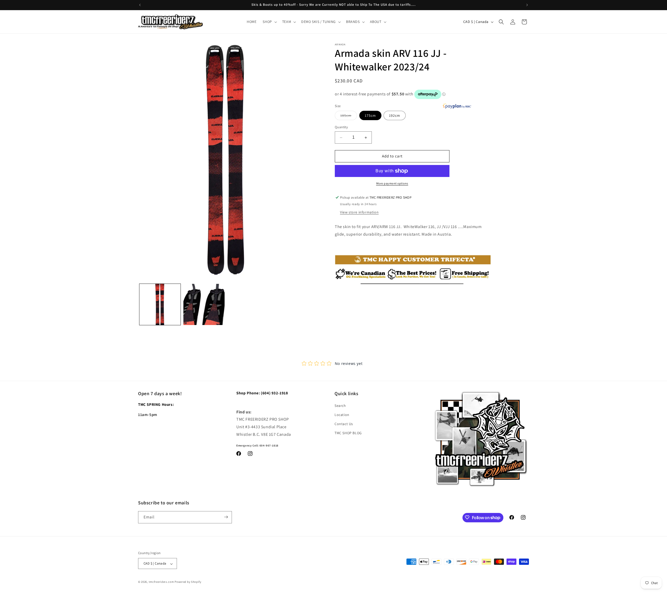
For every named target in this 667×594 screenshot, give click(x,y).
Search (340, 405)
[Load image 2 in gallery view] (203, 304)
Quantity (341, 127)
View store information (359, 212)
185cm (348, 116)
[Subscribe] (226, 517)
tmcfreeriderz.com (161, 582)
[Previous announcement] (140, 5)
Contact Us (344, 423)
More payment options (392, 183)
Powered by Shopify (188, 582)
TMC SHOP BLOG (348, 433)
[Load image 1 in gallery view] (160, 304)
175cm (370, 115)
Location (342, 414)
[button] (269, 21)
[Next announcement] (527, 5)
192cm (394, 115)
